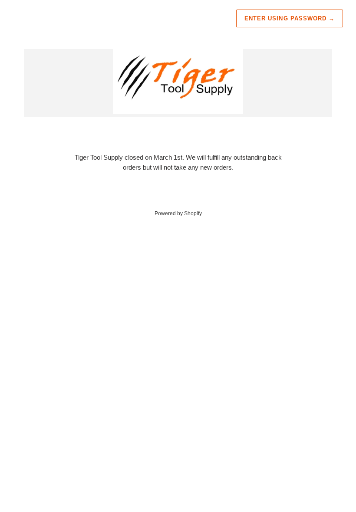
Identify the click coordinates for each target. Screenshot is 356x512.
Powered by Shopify (178, 213)
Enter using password (289, 18)
